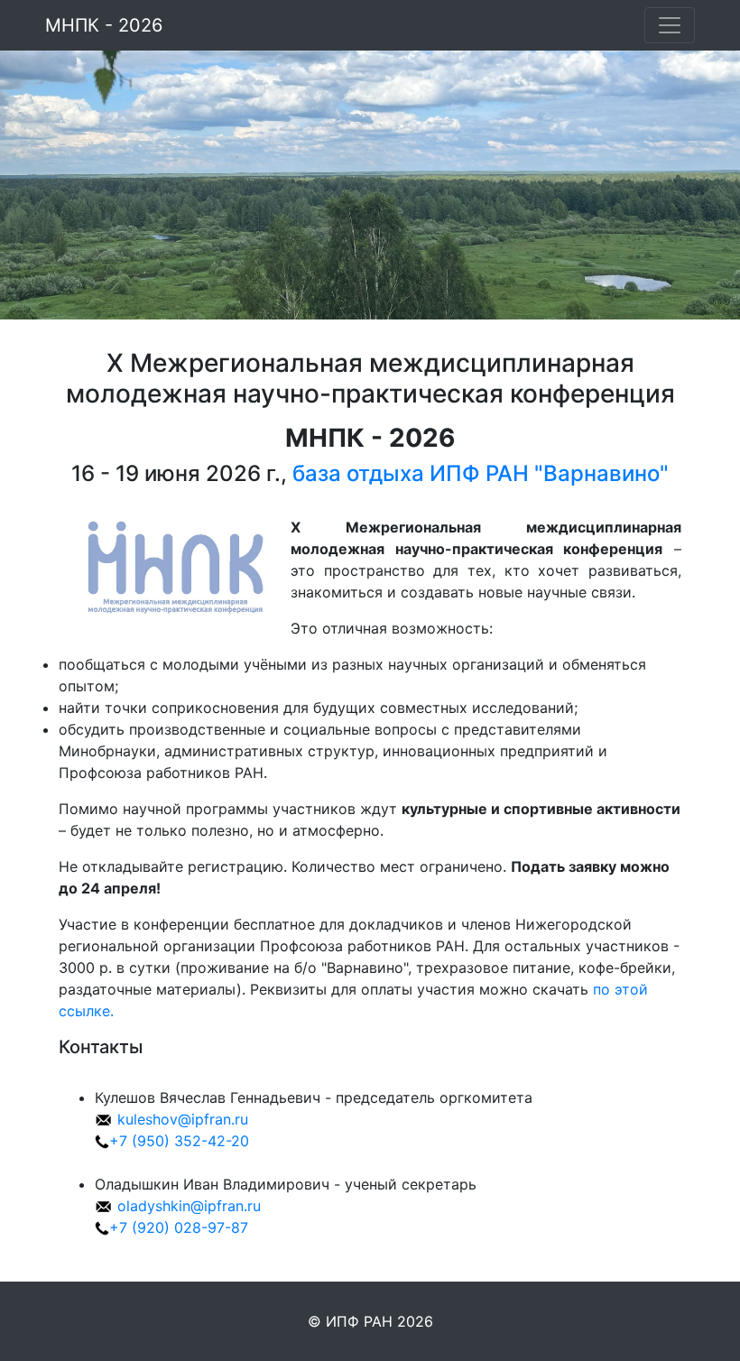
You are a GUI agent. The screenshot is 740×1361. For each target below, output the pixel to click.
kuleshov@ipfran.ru (182, 1119)
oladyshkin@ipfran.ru (189, 1206)
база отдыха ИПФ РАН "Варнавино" (480, 473)
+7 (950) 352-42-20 (179, 1141)
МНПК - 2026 (103, 25)
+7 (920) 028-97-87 (178, 1227)
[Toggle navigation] (669, 25)
